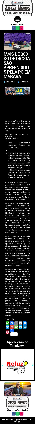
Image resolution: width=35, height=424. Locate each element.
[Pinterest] (7, 332)
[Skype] (20, 327)
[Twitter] (7, 327)
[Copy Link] (16, 323)
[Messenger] (25, 323)
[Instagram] (21, 28)
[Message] (16, 327)
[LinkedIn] (25, 327)
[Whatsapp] (17, 28)
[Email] (20, 323)
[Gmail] (12, 327)
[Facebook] (14, 28)
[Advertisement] (17, 108)
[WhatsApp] (7, 323)
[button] (17, 19)
